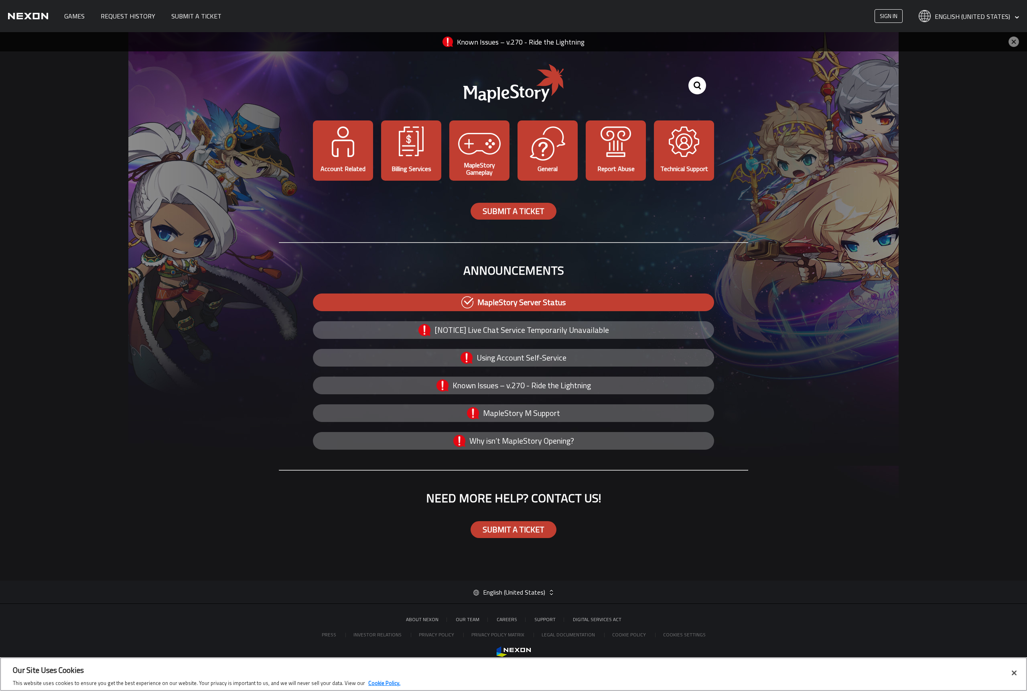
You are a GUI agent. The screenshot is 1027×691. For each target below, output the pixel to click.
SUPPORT (545, 619)
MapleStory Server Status (521, 302)
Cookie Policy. (384, 683)
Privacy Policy (437, 634)
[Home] (28, 16)
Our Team (467, 619)
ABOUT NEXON (422, 619)
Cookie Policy (629, 634)
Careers (507, 619)
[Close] (1014, 673)
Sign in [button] (888, 16)
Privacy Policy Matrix (498, 634)
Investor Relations (378, 634)
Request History (128, 16)
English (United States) (973, 16)
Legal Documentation (569, 634)
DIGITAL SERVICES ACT (597, 619)
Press (329, 634)
